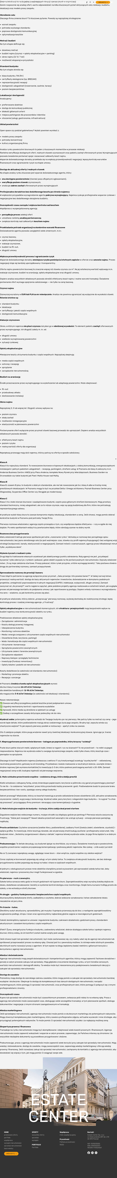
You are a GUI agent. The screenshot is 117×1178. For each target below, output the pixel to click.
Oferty (44, 2)
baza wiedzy (8, 1148)
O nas (76, 2)
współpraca (8, 1140)
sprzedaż (35, 1138)
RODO (62, 1145)
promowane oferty (11, 1135)
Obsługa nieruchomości (64, 2)
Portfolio (51, 2)
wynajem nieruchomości (12, 1143)
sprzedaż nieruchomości (13, 1146)
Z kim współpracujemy (68, 1135)
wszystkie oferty (38, 1135)
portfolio (7, 1138)
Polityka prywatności (67, 1142)
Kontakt (82, 2)
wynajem (35, 1140)
